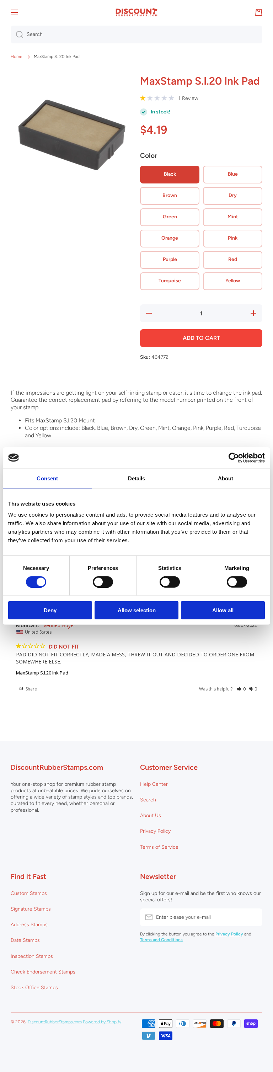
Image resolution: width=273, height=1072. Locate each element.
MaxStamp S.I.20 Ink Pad (42, 673)
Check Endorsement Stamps (43, 972)
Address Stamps (29, 925)
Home (16, 56)
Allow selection (137, 610)
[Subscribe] (253, 917)
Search (148, 800)
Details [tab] (136, 478)
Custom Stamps (29, 893)
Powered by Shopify (102, 1021)
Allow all (223, 610)
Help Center (154, 784)
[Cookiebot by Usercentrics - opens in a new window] (234, 457)
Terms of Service (159, 847)
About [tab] (226, 478)
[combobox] (136, 34)
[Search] (17, 34)
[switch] (103, 581)
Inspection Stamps (32, 956)
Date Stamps (25, 940)
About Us (150, 815)
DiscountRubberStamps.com (55, 1021)
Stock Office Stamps (34, 988)
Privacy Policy (155, 831)
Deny (50, 610)
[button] (241, 689)
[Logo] (136, 12)
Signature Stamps (31, 909)
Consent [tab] (47, 478)
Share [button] (31, 689)
